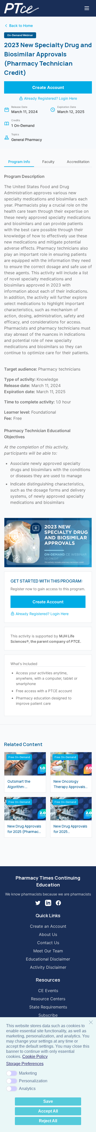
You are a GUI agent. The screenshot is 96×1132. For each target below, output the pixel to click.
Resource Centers (48, 998)
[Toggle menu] (87, 8)
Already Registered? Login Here (50, 98)
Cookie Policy (35, 1056)
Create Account (48, 87)
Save (48, 1101)
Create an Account (48, 926)
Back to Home (21, 25)
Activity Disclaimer (48, 967)
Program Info (19, 161)
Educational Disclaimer (48, 959)
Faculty (48, 161)
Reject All (48, 1121)
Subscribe (48, 1015)
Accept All (48, 1111)
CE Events (48, 990)
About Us (48, 934)
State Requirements (48, 1006)
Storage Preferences (25, 1064)
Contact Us (48, 942)
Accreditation (78, 161)
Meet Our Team (48, 950)
